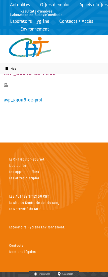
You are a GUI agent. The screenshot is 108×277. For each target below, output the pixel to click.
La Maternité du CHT (24, 209)
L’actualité (17, 165)
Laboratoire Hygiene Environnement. (37, 227)
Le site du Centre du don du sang (34, 202)
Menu (13, 68)
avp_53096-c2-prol (23, 100)
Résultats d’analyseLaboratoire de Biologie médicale (36, 13)
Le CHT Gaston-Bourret (27, 159)
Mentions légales (22, 251)
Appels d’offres (93, 5)
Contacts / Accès (76, 21)
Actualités (20, 5)
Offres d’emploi (54, 5)
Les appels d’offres (24, 172)
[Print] (8, 84)
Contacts (16, 245)
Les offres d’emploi (24, 178)
